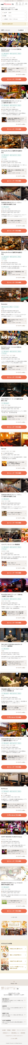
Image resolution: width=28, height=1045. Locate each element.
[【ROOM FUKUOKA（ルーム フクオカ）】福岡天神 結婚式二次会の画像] (14, 874)
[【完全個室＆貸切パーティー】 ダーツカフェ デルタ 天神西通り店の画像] (14, 680)
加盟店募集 (23, 1032)
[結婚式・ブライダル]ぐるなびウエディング (9, 987)
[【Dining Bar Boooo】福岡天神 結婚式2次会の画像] (14, 141)
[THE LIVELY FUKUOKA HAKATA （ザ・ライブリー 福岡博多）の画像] (14, 635)
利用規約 (9, 1030)
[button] (14, 1000)
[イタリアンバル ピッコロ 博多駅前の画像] (14, 535)
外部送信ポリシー (6, 1032)
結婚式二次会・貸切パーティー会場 (8, 988)
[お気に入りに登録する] (25, 47)
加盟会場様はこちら (15, 1032)
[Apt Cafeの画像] (14, 439)
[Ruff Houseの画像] (14, 779)
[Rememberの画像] (14, 295)
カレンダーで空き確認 (15, 79)
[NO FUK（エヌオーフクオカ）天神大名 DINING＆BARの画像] (14, 40)
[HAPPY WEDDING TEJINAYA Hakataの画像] (14, 828)
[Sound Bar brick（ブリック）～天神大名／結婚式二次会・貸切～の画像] (14, 585)
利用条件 (14, 1030)
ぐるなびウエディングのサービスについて (13, 1035)
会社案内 (4, 1030)
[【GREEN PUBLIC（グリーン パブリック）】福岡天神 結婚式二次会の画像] (14, 193)
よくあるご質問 (14, 1038)
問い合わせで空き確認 (15, 717)
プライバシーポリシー (21, 1030)
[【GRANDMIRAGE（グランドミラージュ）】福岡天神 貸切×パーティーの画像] (14, 92)
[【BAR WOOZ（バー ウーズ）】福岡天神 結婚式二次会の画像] (14, 390)
